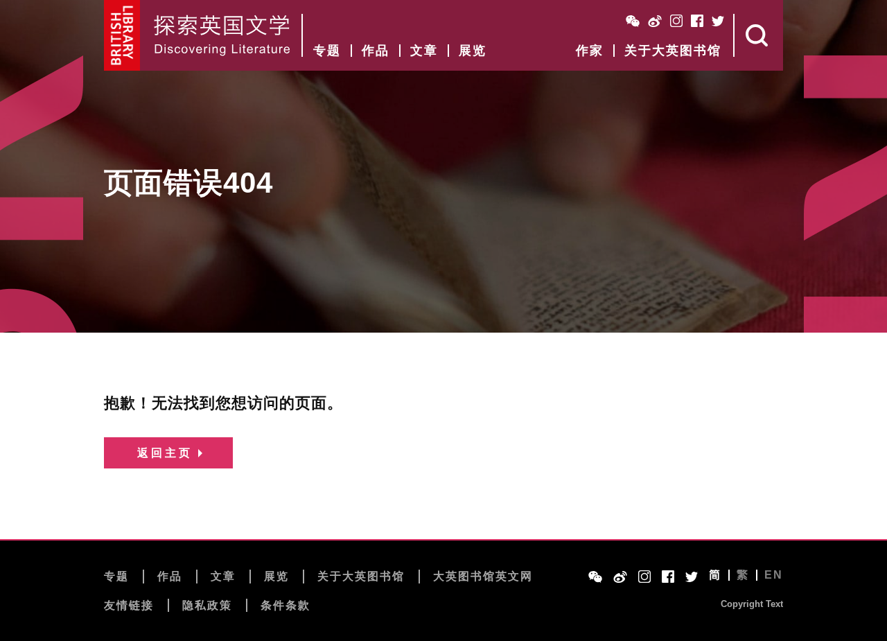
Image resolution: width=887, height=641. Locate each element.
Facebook (697, 21)
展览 (472, 50)
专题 (327, 50)
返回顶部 (854, 593)
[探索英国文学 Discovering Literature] (222, 35)
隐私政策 (207, 605)
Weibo (655, 21)
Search (759, 35)
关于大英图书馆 (672, 50)
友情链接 (129, 605)
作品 (375, 50)
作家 (590, 50)
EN (773, 575)
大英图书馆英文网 (483, 576)
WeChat (633, 21)
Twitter (718, 21)
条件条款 (285, 605)
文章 (424, 50)
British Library (122, 35)
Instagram (676, 21)
